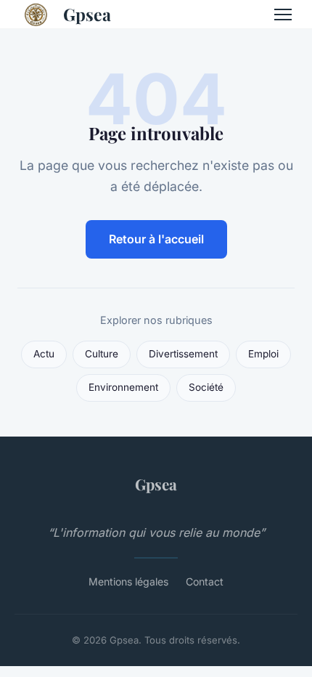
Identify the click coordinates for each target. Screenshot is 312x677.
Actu (43, 354)
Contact (204, 581)
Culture (101, 354)
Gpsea (87, 14)
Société (206, 387)
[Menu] (282, 14)
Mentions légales (128, 581)
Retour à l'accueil (156, 239)
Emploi (263, 354)
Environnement (123, 387)
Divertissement (183, 354)
